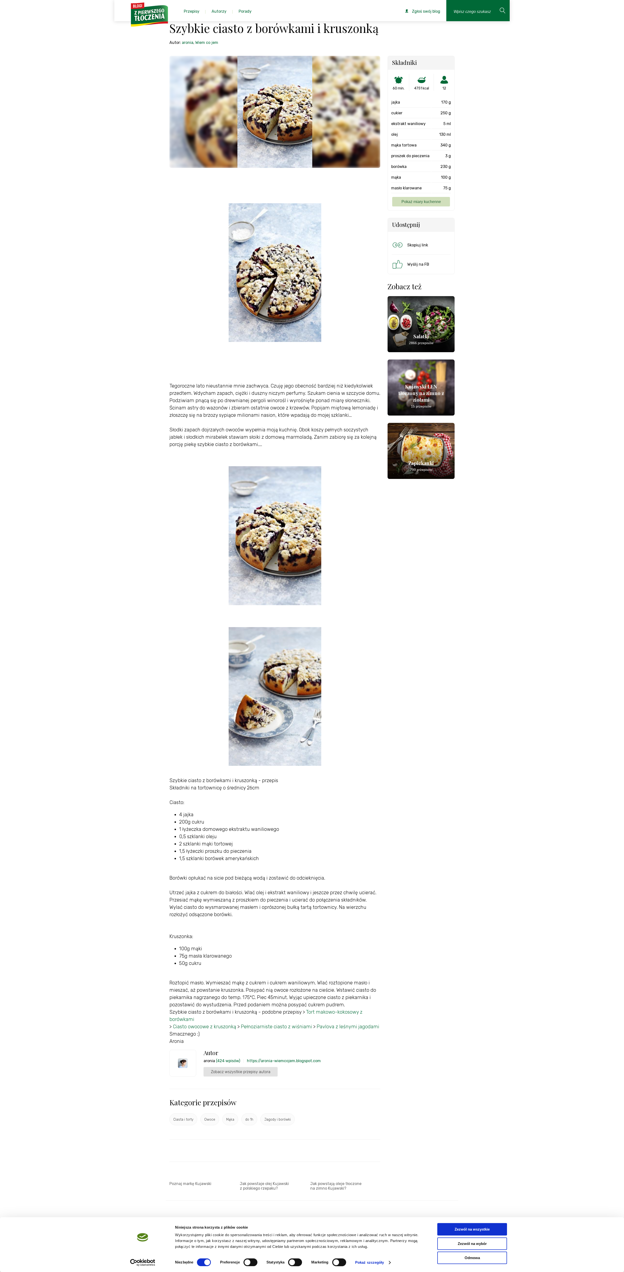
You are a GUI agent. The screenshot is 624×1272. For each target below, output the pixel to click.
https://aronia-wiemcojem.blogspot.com (284, 1060)
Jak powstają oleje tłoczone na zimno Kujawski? (335, 1186)
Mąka (230, 1119)
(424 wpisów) (228, 1060)
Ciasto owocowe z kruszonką (204, 1026)
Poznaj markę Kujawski (190, 1183)
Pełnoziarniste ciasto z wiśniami (276, 1026)
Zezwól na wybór (472, 1244)
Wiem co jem (206, 42)
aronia (187, 42)
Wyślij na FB (418, 264)
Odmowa (472, 1258)
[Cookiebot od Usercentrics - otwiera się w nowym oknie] (142, 1262)
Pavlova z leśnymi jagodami (348, 1026)
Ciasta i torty (183, 1119)
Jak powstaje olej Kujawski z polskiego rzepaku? (264, 1186)
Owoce (209, 1119)
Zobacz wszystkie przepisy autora (240, 1071)
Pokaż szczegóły (369, 1262)
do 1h (249, 1119)
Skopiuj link (417, 245)
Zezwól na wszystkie (472, 1229)
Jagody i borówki (277, 1119)
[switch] (250, 1262)
